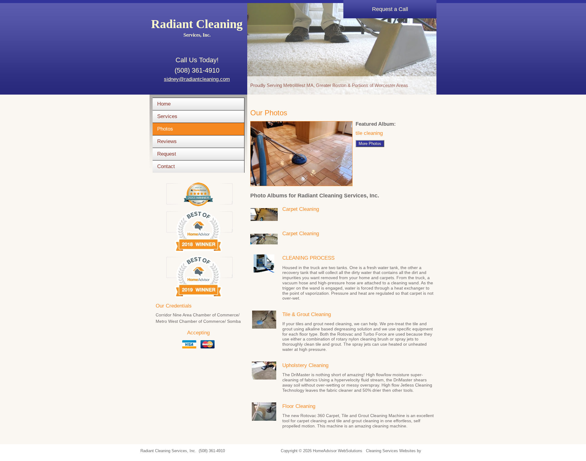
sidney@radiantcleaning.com (197, 79)
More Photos (370, 143)
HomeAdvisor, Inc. (438, 451)
